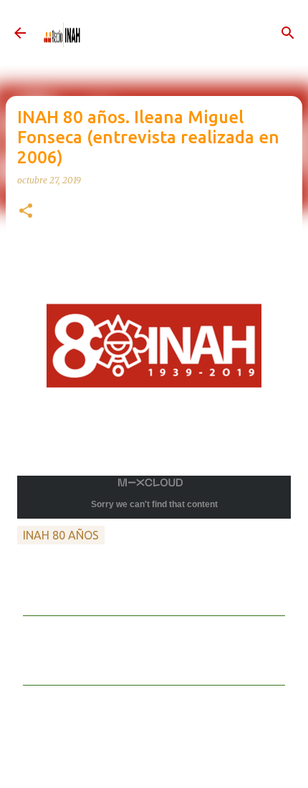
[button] (25, 211)
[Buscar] (288, 33)
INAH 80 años (61, 535)
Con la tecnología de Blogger (163, 762)
